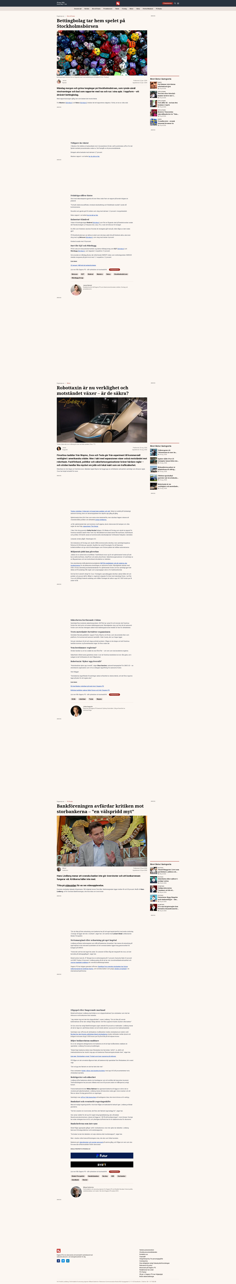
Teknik (117, 8)
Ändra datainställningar (146, 1276)
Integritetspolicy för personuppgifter (151, 1259)
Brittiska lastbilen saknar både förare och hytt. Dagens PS (90, 690)
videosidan (70, 885)
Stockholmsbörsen (120, 274)
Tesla (91, 699)
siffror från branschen (88, 1097)
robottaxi (82, 699)
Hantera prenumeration (146, 1250)
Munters (100, 274)
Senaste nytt (77, 8)
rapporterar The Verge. (90, 526)
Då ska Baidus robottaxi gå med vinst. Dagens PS (87, 686)
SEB (112, 1176)
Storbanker (122, 1176)
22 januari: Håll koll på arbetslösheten (83, 265)
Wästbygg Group (77, 278)
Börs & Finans (96, 8)
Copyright (142, 1256)
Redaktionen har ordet (146, 1270)
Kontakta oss (143, 1254)
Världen (86, 8)
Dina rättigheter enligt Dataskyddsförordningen (154, 1263)
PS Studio (159, 8)
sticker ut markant (120, 969)
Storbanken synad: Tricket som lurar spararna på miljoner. (93, 1056)
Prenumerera (168, 3)
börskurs (69, 103)
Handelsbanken (93, 1176)
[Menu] (178, 3)
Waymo (99, 699)
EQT (82, 274)
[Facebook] (58, 1260)
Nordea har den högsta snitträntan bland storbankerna (89, 1034)
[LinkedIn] (67, 1260)
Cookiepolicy (143, 1261)
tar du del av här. (94, 156)
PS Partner (142, 1272)
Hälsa (138, 8)
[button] (102, 1156)
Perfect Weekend (148, 8)
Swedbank (75, 1180)
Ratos (108, 274)
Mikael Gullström (88, 1187)
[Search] (175, 3)
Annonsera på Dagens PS (147, 1268)
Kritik (73, 699)
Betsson (75, 274)
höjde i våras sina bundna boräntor (93, 1071)
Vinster (85, 1180)
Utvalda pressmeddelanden (148, 1252)
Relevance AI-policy (145, 1265)
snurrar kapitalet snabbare (79, 962)
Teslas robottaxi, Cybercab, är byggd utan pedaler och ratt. (90, 511)
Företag (124, 8)
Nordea (105, 1176)
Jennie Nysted (87, 285)
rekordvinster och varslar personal (91, 1142)
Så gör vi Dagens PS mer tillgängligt (151, 1274)
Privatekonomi (107, 8)
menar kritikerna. (101, 520)
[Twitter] (63, 1260)
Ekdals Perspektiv (78, 1176)
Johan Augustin (88, 706)
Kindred (90, 274)
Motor (131, 8)
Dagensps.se (60, 16)
